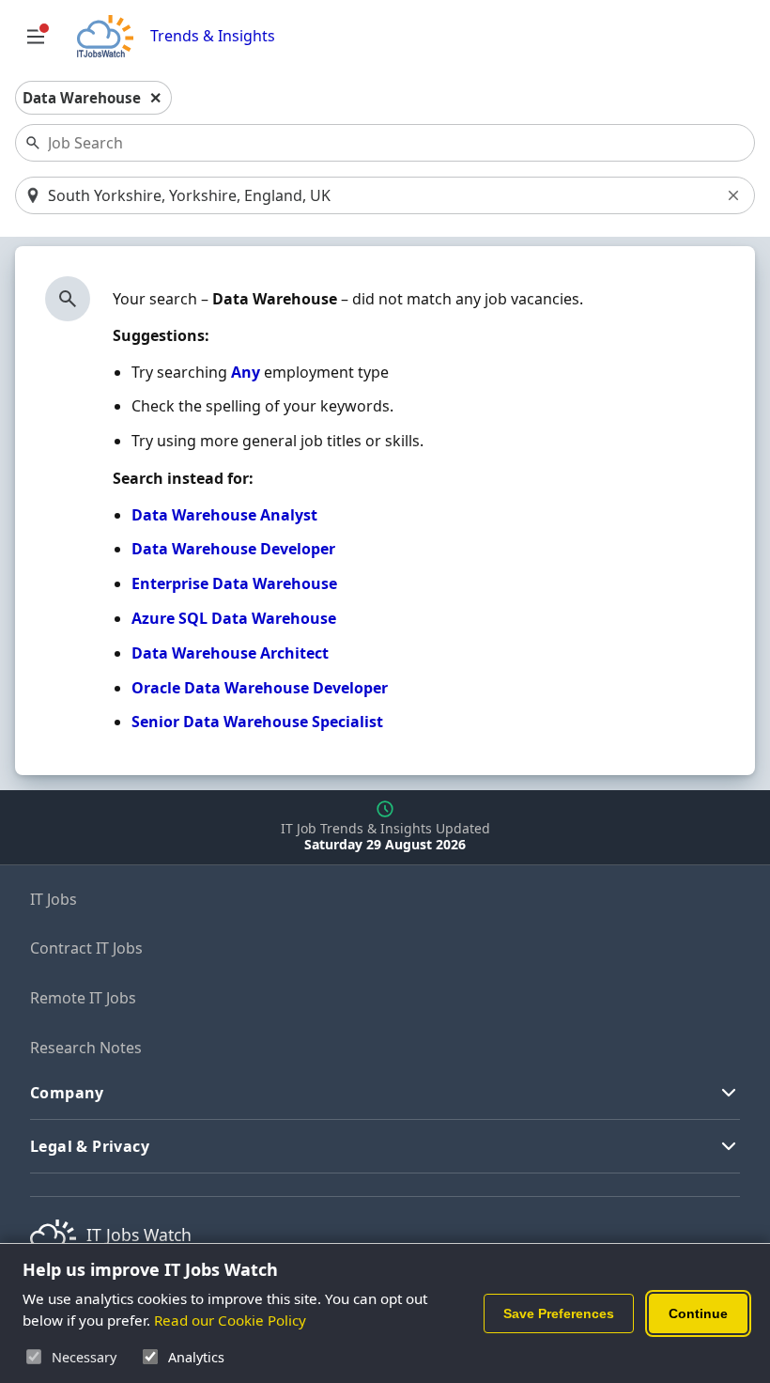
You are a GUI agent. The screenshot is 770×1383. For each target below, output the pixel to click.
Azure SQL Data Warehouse (233, 618)
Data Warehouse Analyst (224, 515)
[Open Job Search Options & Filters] (35, 36)
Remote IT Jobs (83, 997)
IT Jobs (53, 899)
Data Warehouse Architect (230, 653)
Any (245, 372)
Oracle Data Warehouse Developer (259, 687)
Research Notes (86, 1047)
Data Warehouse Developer (233, 548)
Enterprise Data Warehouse (234, 583)
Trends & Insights (212, 36)
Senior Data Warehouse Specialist (257, 721)
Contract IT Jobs (86, 948)
